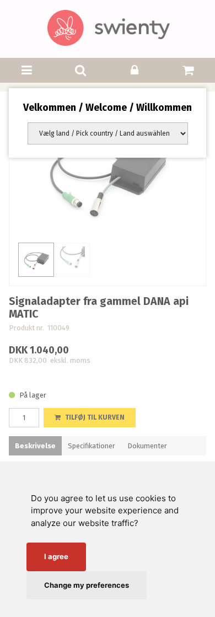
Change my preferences (86, 585)
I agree (56, 556)
